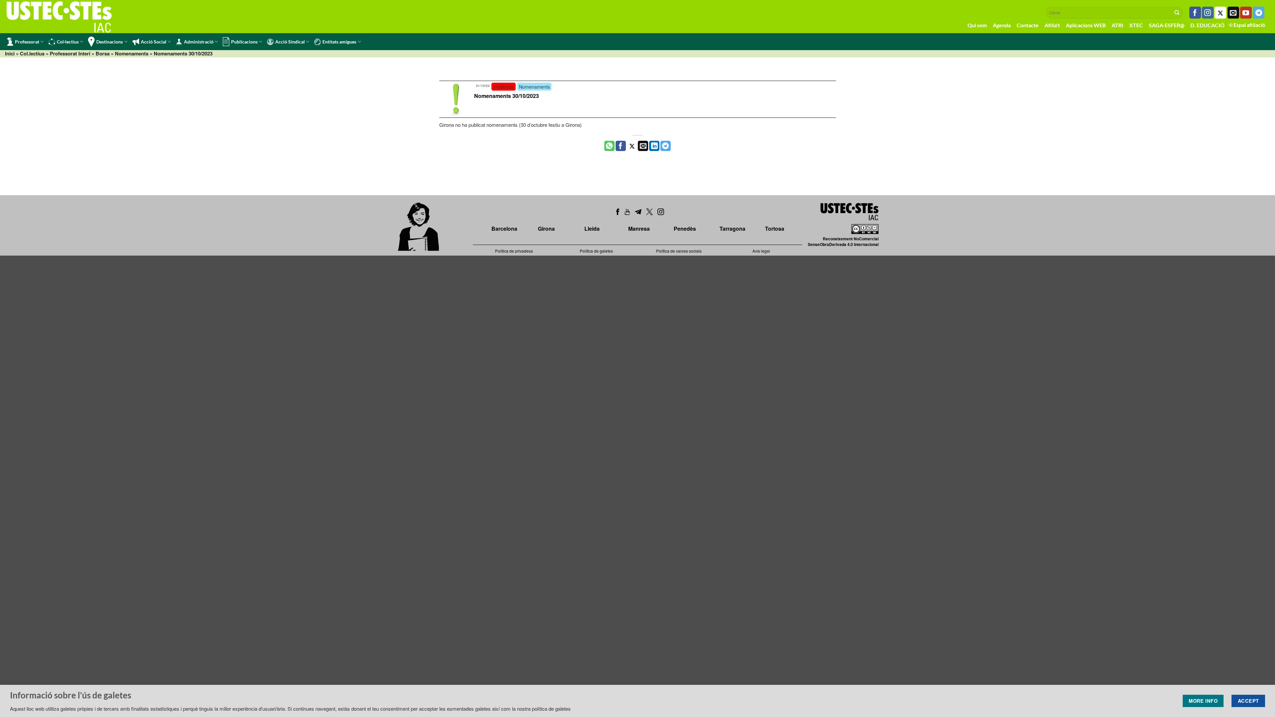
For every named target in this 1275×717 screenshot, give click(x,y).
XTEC (1136, 25)
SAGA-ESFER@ (1166, 25)
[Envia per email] (643, 146)
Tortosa (774, 228)
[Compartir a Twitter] (632, 146)
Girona (546, 228)
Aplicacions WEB (1086, 25)
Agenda (1002, 25)
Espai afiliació (1248, 25)
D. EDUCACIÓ (1207, 25)
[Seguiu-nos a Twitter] (1220, 13)
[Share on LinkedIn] (654, 146)
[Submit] (1177, 12)
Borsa (103, 53)
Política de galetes (596, 251)
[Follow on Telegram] (1258, 13)
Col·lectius (68, 41)
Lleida (592, 228)
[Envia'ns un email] (1233, 13)
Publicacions (244, 41)
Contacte (1028, 25)
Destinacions (109, 41)
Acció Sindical (290, 41)
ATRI (1117, 25)
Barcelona (504, 228)
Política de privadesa (514, 251)
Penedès (685, 228)
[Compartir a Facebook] (621, 146)
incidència (503, 86)
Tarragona (732, 228)
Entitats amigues (339, 41)
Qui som (977, 25)
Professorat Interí (70, 53)
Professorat (27, 41)
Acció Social (153, 41)
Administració (198, 41)
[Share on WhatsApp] (609, 146)
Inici (10, 53)
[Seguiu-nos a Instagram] (1208, 13)
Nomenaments (131, 53)
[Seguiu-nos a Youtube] (1246, 13)
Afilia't (1052, 25)
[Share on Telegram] (665, 146)
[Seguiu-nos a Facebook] (1195, 13)
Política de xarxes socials (679, 251)
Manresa (639, 228)
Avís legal (761, 251)
